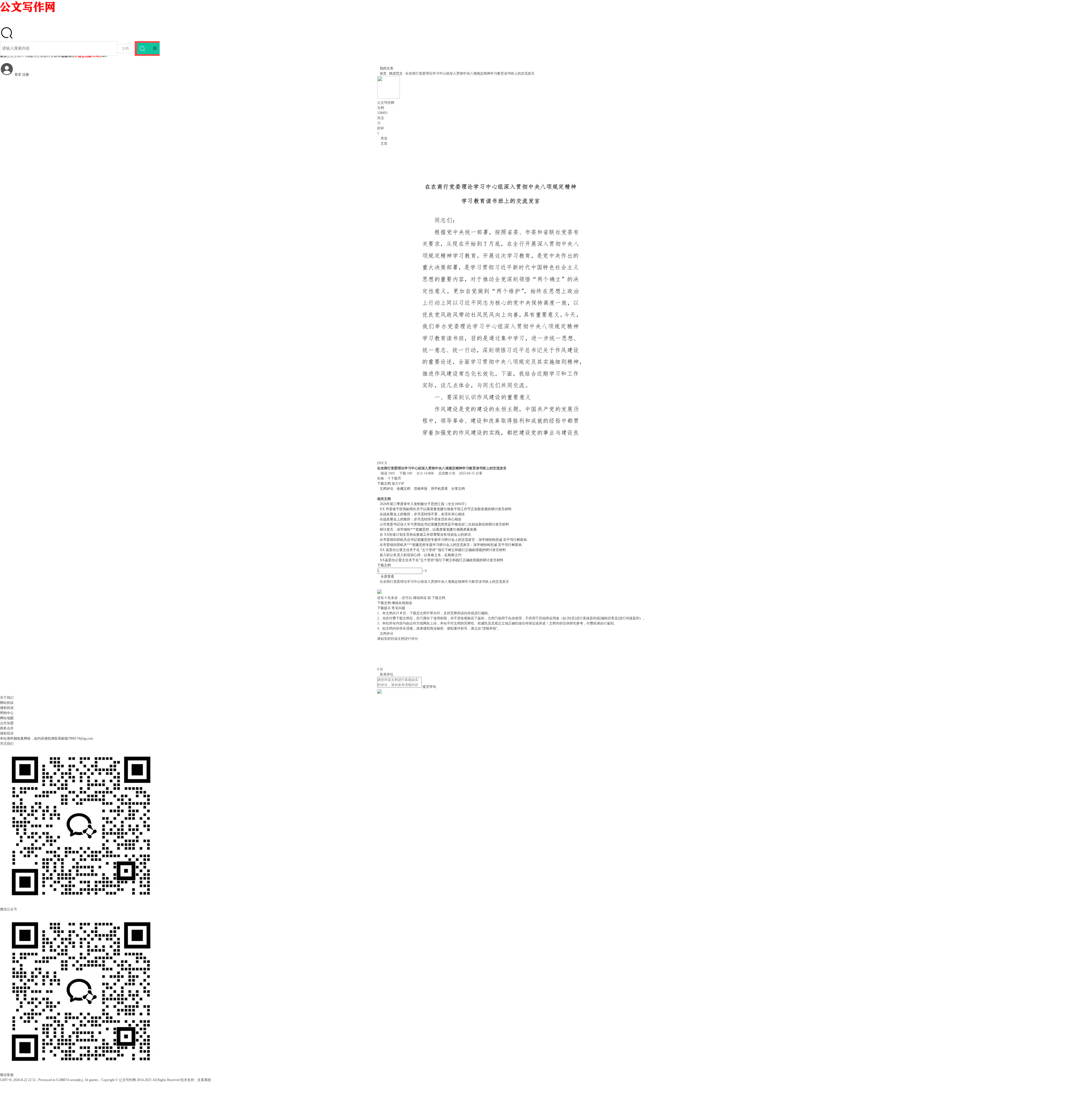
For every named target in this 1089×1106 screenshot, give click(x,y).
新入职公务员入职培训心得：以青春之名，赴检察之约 (420, 555)
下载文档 (384, 484)
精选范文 (396, 73)
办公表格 (40, 56)
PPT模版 (26, 56)
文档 (125, 48)
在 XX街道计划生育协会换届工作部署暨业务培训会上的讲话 (425, 535)
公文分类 (13, 56)
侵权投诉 (7, 708)
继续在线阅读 (402, 603)
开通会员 (88, 56)
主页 (382, 143)
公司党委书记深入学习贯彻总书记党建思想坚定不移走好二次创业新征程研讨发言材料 (444, 524)
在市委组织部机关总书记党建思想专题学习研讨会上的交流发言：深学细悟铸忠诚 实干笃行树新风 (453, 540)
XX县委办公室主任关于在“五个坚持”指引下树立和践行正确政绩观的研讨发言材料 (441, 560)
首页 (3, 56)
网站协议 (7, 703)
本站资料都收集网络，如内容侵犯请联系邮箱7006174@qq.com (46, 738)
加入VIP (398, 484)
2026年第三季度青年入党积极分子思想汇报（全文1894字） (424, 504)
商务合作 (7, 728)
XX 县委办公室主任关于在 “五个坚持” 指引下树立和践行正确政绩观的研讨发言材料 (443, 550)
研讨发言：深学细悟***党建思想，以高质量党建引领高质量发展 (428, 529)
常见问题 (398, 608)
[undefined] (7, 39)
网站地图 (7, 718)
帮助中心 (7, 713)
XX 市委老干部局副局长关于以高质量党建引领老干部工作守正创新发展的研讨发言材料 (446, 509)
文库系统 (204, 1080)
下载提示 (384, 608)
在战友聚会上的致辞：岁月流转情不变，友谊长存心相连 (422, 514)
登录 (17, 75)
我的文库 (385, 68)
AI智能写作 (66, 56)
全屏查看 (385, 577)
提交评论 (429, 687)
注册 (25, 75)
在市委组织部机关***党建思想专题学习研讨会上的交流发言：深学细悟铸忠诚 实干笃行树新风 (451, 545)
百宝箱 (52, 56)
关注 (382, 138)
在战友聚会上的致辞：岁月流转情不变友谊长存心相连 (420, 519)
